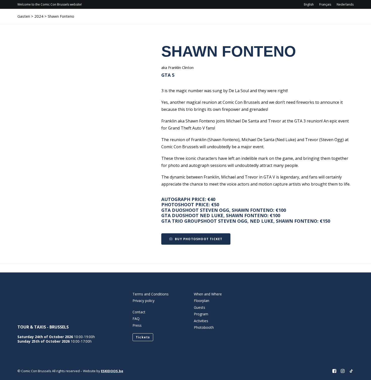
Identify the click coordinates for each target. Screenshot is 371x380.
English (309, 4)
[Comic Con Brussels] (45, 19)
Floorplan (201, 300)
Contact (307, 19)
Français (325, 4)
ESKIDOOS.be (112, 371)
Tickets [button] (143, 337)
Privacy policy (143, 300)
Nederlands (345, 4)
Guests (249, 19)
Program (224, 19)
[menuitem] (310, 4)
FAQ (136, 318)
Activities (274, 19)
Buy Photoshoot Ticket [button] (198, 239)
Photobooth (204, 327)
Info (197, 19)
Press (137, 325)
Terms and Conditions (150, 294)
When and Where (208, 294)
